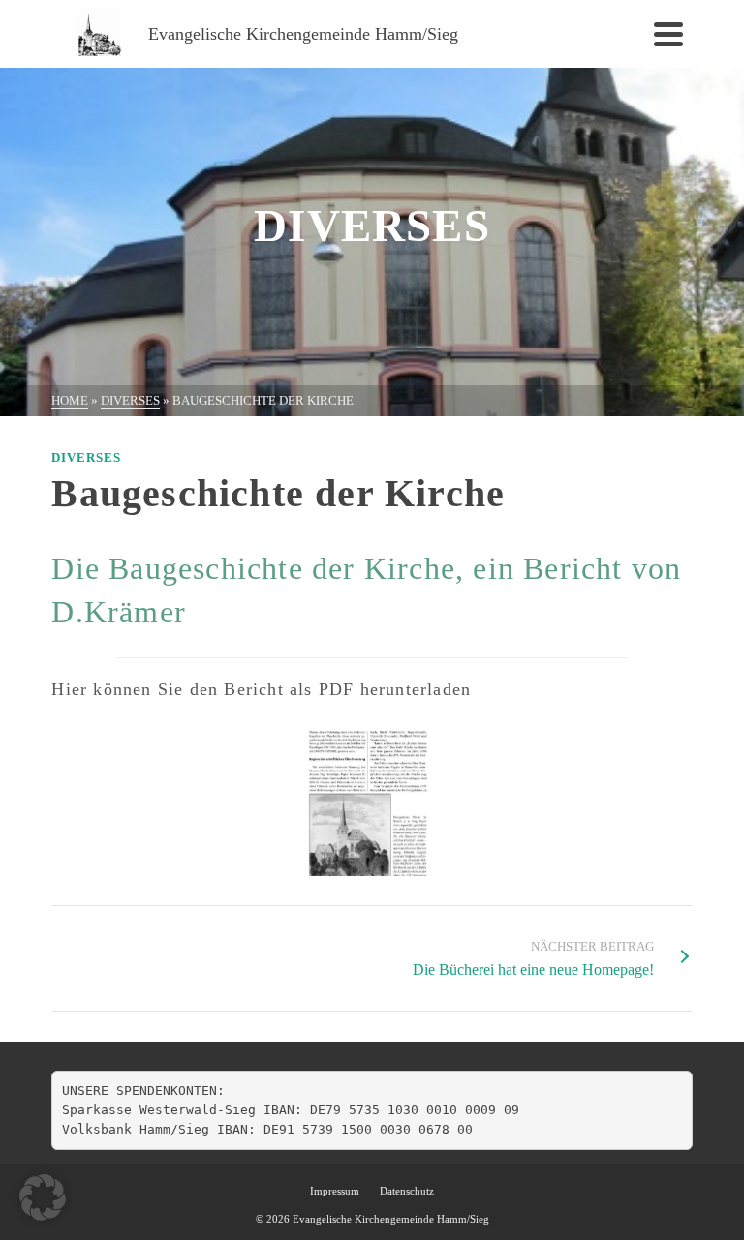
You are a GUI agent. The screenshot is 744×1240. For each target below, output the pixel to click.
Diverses (86, 457)
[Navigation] (668, 34)
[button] (42, 1197)
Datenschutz (407, 1190)
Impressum (334, 1190)
